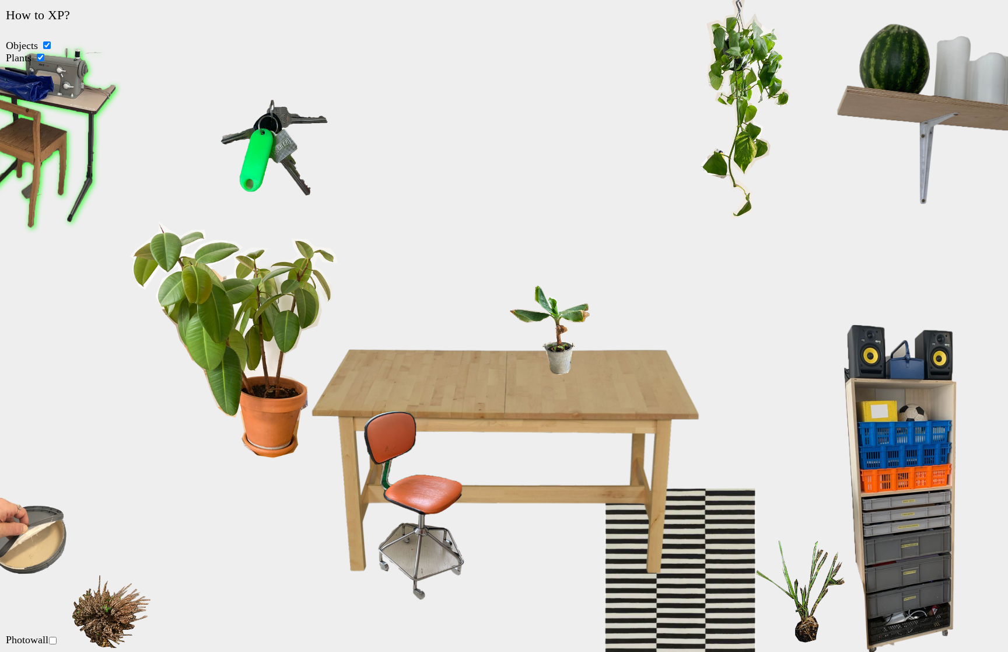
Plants (19, 58)
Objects (22, 45)
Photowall (27, 640)
